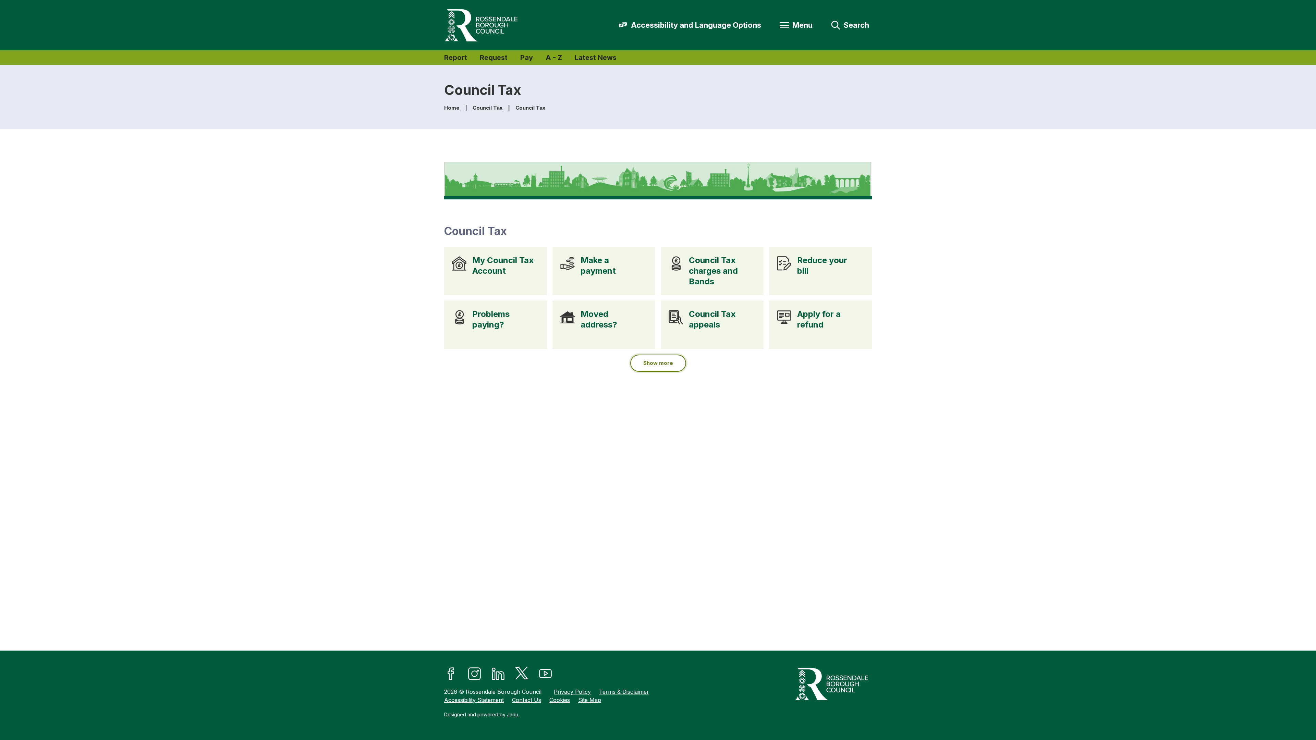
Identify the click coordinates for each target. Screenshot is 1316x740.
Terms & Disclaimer (624, 691)
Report (455, 57)
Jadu (512, 714)
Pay (526, 57)
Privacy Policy (572, 691)
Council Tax (487, 107)
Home (452, 107)
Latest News (596, 57)
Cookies (559, 699)
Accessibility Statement (474, 699)
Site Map (589, 699)
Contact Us (526, 699)
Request (494, 57)
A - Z (554, 57)
